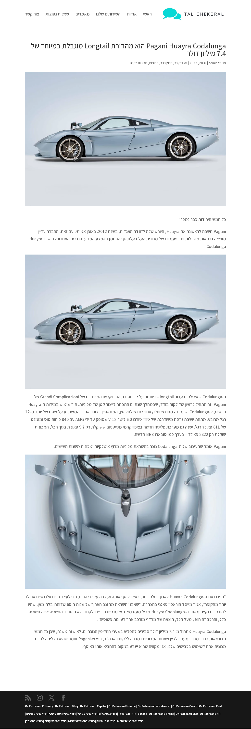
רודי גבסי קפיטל (87, 713)
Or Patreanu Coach (184, 706)
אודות (132, 14)
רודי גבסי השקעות (55, 721)
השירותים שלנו (108, 14)
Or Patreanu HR (210, 713)
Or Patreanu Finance (122, 706)
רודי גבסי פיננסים (36, 713)
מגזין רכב (166, 63)
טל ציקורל (180, 63)
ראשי (147, 14)
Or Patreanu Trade (161, 713)
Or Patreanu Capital (93, 706)
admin (213, 63)
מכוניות (154, 63)
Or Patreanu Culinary (39, 706)
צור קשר (32, 14)
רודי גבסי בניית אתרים (130, 721)
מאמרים (82, 14)
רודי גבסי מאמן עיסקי (62, 713)
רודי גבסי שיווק (105, 721)
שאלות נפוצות (57, 14)
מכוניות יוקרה (138, 63)
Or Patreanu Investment (154, 706)
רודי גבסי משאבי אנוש (81, 721)
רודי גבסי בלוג (108, 713)
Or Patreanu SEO (187, 713)
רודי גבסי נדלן (127, 713)
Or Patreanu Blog (66, 706)
